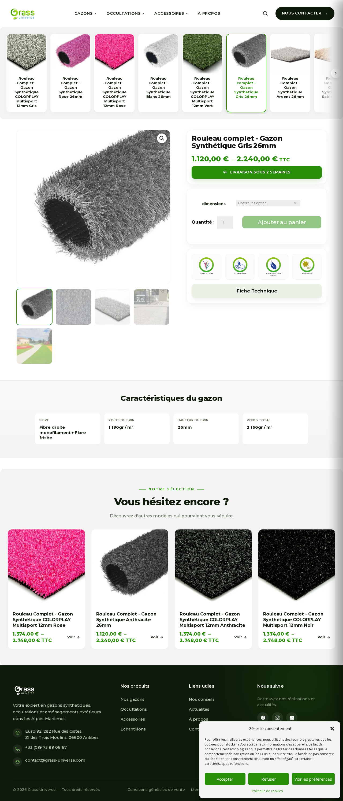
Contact (197, 729)
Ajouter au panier (282, 222)
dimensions (214, 203)
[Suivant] (336, 73)
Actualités (199, 709)
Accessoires (169, 13)
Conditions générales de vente (156, 789)
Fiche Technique (257, 291)
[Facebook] (263, 718)
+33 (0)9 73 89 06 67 (46, 747)
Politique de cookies (267, 791)
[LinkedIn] (291, 718)
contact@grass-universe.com (55, 760)
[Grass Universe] (22, 13)
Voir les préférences (313, 779)
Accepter (225, 779)
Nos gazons (132, 699)
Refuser (268, 779)
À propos (209, 13)
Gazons (83, 13)
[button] (332, 728)
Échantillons (133, 729)
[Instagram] (277, 718)
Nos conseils (202, 699)
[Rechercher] (265, 13)
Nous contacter (302, 13)
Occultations (123, 13)
